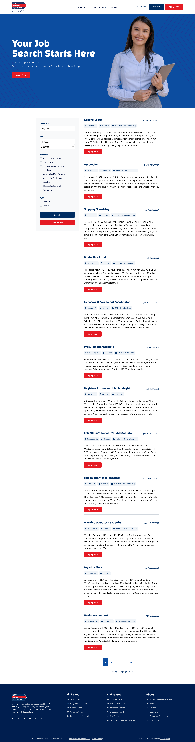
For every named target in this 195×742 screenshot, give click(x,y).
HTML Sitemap (97, 739)
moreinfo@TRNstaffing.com (79, 739)
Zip (41, 136)
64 (131, 662)
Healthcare (47, 170)
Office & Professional (52, 186)
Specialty (44, 154)
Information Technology (53, 178)
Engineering (48, 162)
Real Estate (47, 190)
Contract (46, 202)
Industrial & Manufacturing (54, 174)
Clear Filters (57, 222)
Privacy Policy (165, 739)
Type (42, 197)
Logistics (46, 182)
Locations (141, 6)
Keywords (44, 123)
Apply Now (174, 6)
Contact (156, 6)
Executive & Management (53, 166)
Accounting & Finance (52, 158)
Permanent (47, 205)
